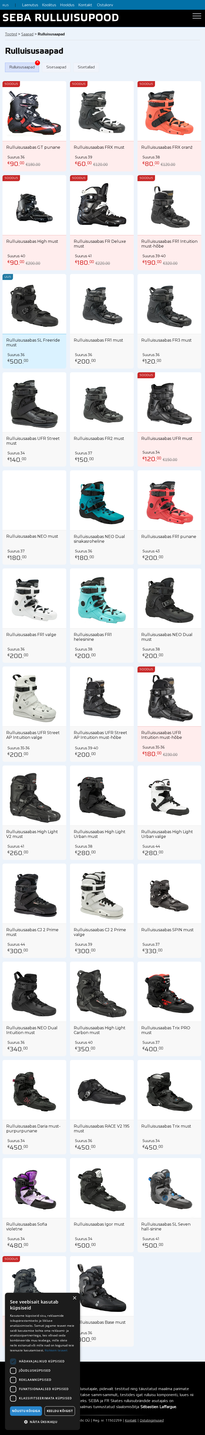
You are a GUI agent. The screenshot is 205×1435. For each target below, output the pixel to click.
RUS (5, 5)
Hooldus (67, 5)
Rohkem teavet (56, 1350)
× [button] (74, 1298)
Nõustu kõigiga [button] (26, 1411)
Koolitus (49, 5)
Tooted (11, 34)
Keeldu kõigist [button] (60, 1411)
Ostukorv (105, 5)
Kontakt (85, 5)
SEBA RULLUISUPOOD (60, 18)
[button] (42, 1422)
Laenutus (30, 5)
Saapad (27, 34)
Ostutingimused (152, 1420)
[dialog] (42, 1361)
